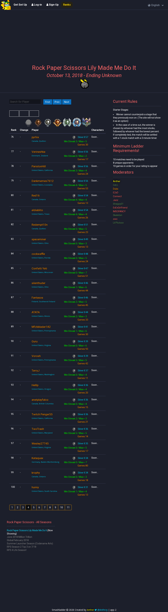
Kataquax (37, 458)
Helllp (35, 385)
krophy (36, 472)
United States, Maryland (42, 433)
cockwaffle (38, 254)
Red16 (36, 195)
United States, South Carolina (44, 491)
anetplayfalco (40, 399)
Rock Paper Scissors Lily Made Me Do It (27, 530)
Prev (57, 102)
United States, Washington (43, 374)
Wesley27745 (40, 443)
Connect (117, 196)
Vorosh (36, 356)
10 (61, 507)
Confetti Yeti (39, 268)
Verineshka (38, 151)
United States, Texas (40, 214)
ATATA (36, 312)
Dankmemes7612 (43, 181)
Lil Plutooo (118, 222)
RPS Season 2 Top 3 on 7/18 (21, 546)
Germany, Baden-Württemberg (45, 462)
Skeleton (117, 215)
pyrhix (35, 137)
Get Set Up (20, 4)
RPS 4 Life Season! (16, 550)
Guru (35, 341)
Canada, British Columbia (42, 403)
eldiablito (37, 210)
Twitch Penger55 (42, 414)
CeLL (115, 185)
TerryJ (36, 370)
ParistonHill (39, 166)
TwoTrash (38, 429)
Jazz (115, 200)
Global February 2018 (18, 540)
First (47, 102)
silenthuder (38, 283)
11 (68, 507)
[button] (156, 5)
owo (115, 219)
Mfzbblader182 (41, 326)
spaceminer (39, 239)
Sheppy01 (118, 204)
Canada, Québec (39, 141)
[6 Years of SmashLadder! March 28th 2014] (6, 5)
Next (66, 102)
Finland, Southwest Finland (43, 301)
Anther (116, 181)
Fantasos (37, 297)
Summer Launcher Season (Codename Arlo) (30, 543)
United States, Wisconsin (42, 272)
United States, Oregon (41, 389)
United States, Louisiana (42, 185)
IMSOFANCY (119, 211)
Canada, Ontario (39, 199)
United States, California (42, 170)
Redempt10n (40, 224)
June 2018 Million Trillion (19, 537)
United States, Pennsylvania (44, 330)
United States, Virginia (41, 345)
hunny (35, 487)
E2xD (115, 192)
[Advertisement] (84, 35)
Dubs (115, 189)
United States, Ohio (40, 243)
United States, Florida (41, 258)
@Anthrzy (102, 609)
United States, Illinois (41, 316)
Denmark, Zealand (40, 155)
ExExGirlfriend (120, 207)
